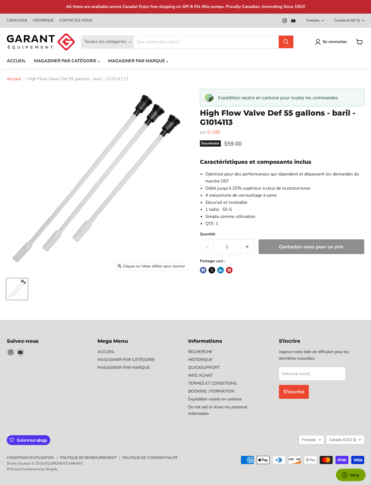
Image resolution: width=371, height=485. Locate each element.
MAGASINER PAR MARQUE (137, 61)
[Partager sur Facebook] (203, 270)
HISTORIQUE (43, 20)
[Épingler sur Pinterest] (229, 270)
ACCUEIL (16, 61)
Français (312, 20)
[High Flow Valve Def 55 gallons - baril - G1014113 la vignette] (17, 289)
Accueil (14, 78)
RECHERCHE (200, 351)
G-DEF (214, 132)
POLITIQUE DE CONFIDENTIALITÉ (150, 457)
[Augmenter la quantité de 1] (247, 246)
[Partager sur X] (212, 270)
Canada (347, 20)
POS (10, 469)
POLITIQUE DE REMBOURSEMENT (88, 457)
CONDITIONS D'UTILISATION (30, 457)
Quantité (207, 234)
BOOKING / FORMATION (211, 391)
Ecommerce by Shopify (39, 469)
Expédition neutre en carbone (215, 399)
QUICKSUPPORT (204, 367)
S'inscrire (293, 391)
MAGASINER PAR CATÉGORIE (66, 61)
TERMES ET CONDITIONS (212, 383)
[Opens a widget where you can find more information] (351, 475)
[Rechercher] (286, 42)
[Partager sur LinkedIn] (220, 270)
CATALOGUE (17, 20)
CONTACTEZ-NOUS (75, 20)
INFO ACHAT (200, 375)
